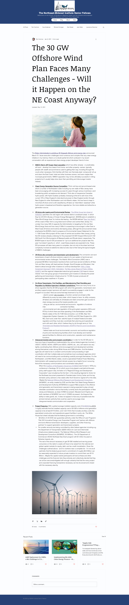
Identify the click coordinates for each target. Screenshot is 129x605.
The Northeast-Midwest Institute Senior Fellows (64, 13)
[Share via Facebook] (33, 521)
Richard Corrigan (59, 27)
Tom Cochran (35, 27)
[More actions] (96, 39)
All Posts (25, 27)
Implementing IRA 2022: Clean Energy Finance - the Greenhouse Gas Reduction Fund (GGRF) (64, 558)
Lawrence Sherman (91, 27)
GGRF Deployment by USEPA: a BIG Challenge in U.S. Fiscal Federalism (35, 558)
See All (104, 536)
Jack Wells (80, 27)
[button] (103, 27)
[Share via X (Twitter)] (37, 521)
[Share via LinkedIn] (41, 521)
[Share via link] (46, 521)
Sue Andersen (46, 27)
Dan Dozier (70, 27)
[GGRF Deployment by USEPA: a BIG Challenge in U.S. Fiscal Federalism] (36, 547)
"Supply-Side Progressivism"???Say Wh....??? (90, 544)
